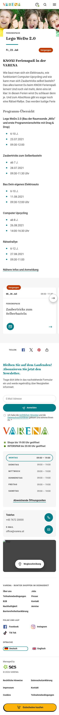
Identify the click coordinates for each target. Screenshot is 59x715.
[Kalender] (10, 326)
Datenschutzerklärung (41, 680)
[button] (53, 298)
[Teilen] (47, 350)
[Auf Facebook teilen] (23, 350)
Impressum (8, 687)
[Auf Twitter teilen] (31, 350)
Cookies (7, 695)
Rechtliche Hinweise (13, 680)
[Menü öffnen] (54, 5)
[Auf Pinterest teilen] (39, 350)
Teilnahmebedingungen (42, 695)
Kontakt (35, 687)
